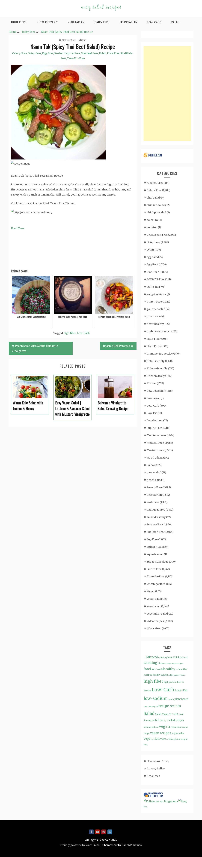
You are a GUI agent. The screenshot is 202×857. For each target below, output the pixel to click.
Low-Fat (152, 413)
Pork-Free (113, 53)
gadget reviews (156, 294)
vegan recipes (160, 733)
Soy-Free (152, 539)
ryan (83, 40)
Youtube (97, 831)
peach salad (154, 479)
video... (164, 739)
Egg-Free (47, 53)
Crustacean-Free (157, 234)
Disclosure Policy (158, 761)
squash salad (155, 554)
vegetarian (152, 739)
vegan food (176, 727)
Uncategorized (156, 583)
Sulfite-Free (154, 569)
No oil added (155, 457)
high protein (170, 682)
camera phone (165, 657)
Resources (153, 775)
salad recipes (176, 720)
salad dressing (156, 517)
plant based (181, 699)
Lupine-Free (72, 53)
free (154, 669)
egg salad (153, 257)
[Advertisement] (167, 93)
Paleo (175, 22)
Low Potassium (156, 390)
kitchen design (156, 375)
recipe (163, 706)
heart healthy (155, 323)
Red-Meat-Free (156, 509)
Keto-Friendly (47, 22)
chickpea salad (156, 212)
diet (159, 663)
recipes (175, 706)
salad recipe (160, 720)
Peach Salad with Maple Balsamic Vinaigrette (35, 348)
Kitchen (147, 690)
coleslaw (152, 219)
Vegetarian (76, 22)
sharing (147, 727)
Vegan (150, 591)
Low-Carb (154, 22)
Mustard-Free (89, 53)
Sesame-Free (155, 524)
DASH (150, 249)
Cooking (150, 663)
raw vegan (153, 706)
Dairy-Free (101, 22)
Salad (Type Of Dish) (166, 714)
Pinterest (103, 831)
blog (145, 807)
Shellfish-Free (156, 531)
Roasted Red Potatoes (116, 345)
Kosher (59, 53)
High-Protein (155, 346)
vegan (164, 726)
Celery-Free (19, 53)
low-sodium (156, 698)
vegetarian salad (157, 613)
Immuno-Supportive (160, 353)
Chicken (177, 657)
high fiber (69, 333)
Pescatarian (128, 22)
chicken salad (156, 205)
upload (155, 727)
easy (164, 663)
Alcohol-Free (155, 182)
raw (145, 706)
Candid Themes (132, 845)
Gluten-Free (154, 301)
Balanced (152, 657)
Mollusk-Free (155, 442)
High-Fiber (19, 22)
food (147, 669)
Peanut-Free (154, 487)
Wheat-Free (154, 628)
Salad (149, 713)
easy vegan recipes (175, 663)
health (159, 669)
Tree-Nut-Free (76, 58)
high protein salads (159, 331)
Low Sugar (153, 398)
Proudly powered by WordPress (80, 845)
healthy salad (160, 674)
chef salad (153, 197)
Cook (185, 657)
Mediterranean (156, 435)
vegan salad (154, 598)
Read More (18, 228)
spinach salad (156, 546)
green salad (154, 316)
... (144, 657)
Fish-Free (153, 271)
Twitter (109, 831)
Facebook (91, 831)
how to (180, 682)
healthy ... (170, 669)
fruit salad (153, 286)
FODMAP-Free (155, 279)
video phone (174, 739)
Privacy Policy (156, 768)
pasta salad (154, 472)
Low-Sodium (155, 420)
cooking (152, 227)
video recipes (155, 621)
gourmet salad (156, 309)
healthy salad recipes (176, 675)
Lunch (171, 699)
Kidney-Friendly (157, 368)
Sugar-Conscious (157, 561)
